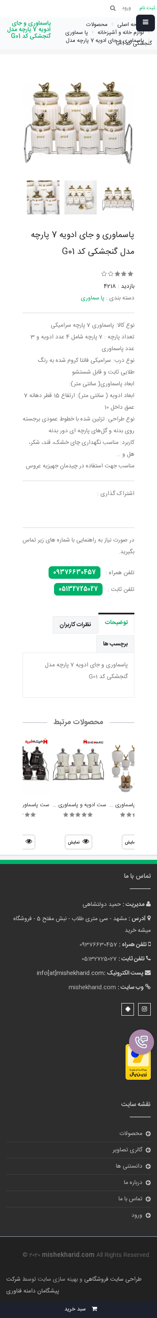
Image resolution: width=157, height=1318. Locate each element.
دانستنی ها (129, 1166)
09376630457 (74, 572)
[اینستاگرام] (144, 1009)
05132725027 (78, 589)
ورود (136, 1215)
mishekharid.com (92, 988)
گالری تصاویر (127, 1150)
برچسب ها (115, 644)
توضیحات (116, 623)
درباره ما (133, 1183)
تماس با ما (130, 1199)
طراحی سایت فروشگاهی (112, 1279)
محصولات (130, 1134)
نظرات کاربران (75, 625)
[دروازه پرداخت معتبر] (138, 1062)
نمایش (74, 842)
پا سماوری (92, 298)
